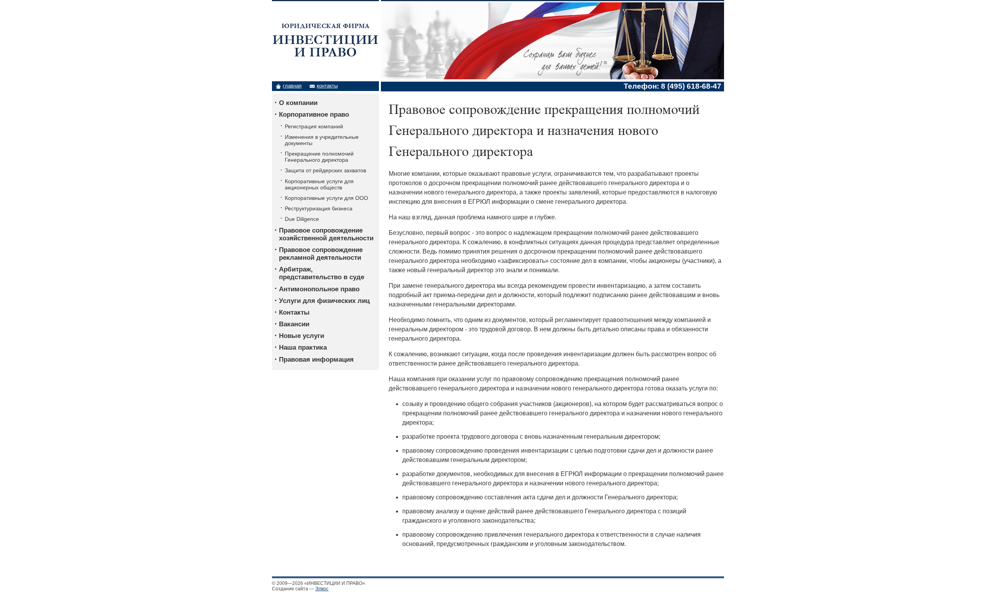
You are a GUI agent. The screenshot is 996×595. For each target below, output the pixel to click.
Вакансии (294, 324)
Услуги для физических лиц (324, 300)
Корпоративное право (314, 114)
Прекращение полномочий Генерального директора (319, 156)
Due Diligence (302, 219)
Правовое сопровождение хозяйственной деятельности (326, 234)
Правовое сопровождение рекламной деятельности (321, 253)
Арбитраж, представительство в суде (321, 273)
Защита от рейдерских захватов (325, 170)
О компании (298, 103)
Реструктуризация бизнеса (318, 208)
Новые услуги (301, 336)
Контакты (294, 312)
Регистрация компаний (314, 126)
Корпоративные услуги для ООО (326, 198)
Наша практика (303, 347)
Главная (292, 86)
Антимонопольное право (319, 289)
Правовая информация (316, 359)
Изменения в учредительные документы (322, 140)
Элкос (321, 589)
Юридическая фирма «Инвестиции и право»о (324, 21)
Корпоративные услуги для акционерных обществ (319, 184)
